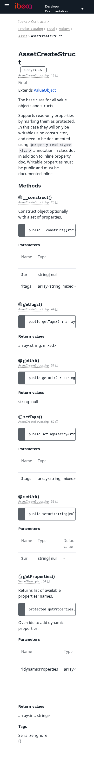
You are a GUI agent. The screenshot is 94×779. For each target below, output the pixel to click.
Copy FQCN (33, 69)
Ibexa (22, 21)
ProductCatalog (30, 28)
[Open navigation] (7, 6)
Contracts (39, 21)
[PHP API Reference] (23, 6)
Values (64, 28)
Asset (22, 36)
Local (51, 28)
